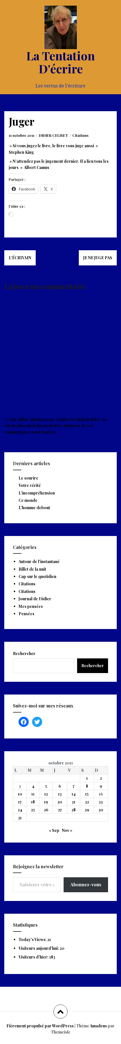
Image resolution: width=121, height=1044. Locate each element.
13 (60, 794)
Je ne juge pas (97, 257)
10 (20, 794)
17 (20, 802)
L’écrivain (20, 257)
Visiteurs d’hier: (34, 957)
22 (87, 802)
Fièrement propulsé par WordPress (40, 1025)
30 (100, 809)
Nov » (67, 830)
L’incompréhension (37, 493)
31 (20, 817)
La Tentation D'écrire (60, 62)
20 (59, 802)
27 (60, 809)
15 (87, 794)
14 (73, 794)
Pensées (26, 613)
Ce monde (28, 500)
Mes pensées (31, 606)
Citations (80, 135)
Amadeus (98, 1025)
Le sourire (28, 478)
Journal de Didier (35, 598)
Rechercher (24, 653)
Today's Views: (33, 939)
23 (101, 802)
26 (46, 809)
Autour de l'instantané (39, 561)
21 (73, 802)
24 (20, 809)
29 (87, 809)
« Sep (54, 830)
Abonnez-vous (85, 884)
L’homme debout (34, 507)
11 (33, 794)
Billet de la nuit (32, 569)
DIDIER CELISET (53, 135)
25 (33, 809)
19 (46, 802)
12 (46, 794)
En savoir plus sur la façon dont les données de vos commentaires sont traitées (55, 426)
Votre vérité (30, 485)
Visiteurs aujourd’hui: (39, 948)
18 (33, 802)
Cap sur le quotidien (37, 576)
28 (73, 809)
